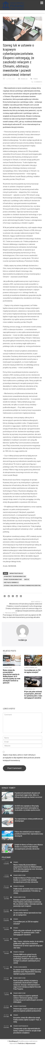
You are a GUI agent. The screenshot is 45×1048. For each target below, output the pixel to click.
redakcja (24, 79)
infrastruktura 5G (16, 573)
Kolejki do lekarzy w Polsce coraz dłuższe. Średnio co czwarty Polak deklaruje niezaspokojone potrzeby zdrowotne (29, 847)
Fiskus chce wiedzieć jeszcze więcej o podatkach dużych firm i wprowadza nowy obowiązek (29, 834)
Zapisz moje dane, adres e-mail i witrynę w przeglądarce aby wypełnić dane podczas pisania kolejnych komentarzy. (21, 757)
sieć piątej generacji (11, 582)
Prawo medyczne (19, 875)
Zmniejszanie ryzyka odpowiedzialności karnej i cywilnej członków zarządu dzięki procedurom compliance (27, 1031)
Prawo (35, 79)
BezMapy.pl (13, 1041)
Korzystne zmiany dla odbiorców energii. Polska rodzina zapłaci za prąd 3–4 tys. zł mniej (27, 1020)
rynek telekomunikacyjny (13, 579)
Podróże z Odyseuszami (26, 1043)
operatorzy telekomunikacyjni (15, 576)
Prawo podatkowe (19, 1006)
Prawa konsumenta (20, 967)
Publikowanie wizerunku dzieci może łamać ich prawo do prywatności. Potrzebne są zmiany (28, 891)
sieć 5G (26, 579)
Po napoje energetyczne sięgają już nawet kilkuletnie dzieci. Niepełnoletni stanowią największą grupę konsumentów (27, 972)
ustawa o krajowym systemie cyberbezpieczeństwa (22, 585)
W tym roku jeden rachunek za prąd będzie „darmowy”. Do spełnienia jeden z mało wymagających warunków (27, 932)
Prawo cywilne (18, 886)
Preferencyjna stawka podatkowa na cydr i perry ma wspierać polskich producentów (27, 1010)
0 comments (38, 82)
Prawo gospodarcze (20, 910)
